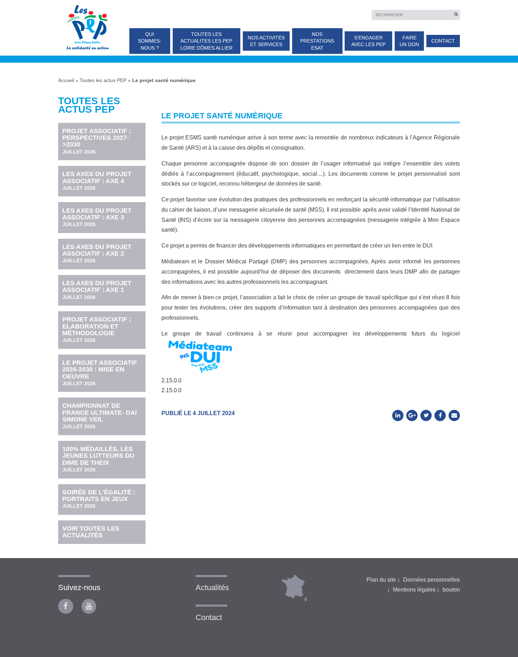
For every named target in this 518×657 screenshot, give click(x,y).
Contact (443, 41)
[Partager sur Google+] (412, 415)
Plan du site (381, 580)
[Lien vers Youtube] (89, 606)
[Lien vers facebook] (65, 606)
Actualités (212, 587)
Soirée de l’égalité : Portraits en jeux (98, 499)
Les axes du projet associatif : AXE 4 (96, 180)
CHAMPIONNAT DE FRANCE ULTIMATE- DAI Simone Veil (99, 415)
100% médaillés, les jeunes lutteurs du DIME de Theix (98, 459)
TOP (501, 617)
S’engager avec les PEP (368, 41)
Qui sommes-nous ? (149, 41)
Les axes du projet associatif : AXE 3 (96, 217)
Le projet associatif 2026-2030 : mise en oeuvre (99, 372)
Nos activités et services (266, 41)
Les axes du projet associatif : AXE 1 (96, 290)
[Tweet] (426, 415)
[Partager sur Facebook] (440, 415)
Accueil (66, 80)
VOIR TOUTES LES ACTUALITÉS (90, 532)
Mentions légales (414, 590)
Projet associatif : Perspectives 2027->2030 (96, 141)
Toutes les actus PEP (103, 80)
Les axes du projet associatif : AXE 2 (96, 253)
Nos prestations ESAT (317, 41)
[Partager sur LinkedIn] (397, 415)
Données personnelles (431, 580)
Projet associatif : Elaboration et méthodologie (96, 329)
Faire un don (409, 41)
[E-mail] (454, 415)
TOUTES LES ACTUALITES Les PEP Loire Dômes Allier (206, 41)
